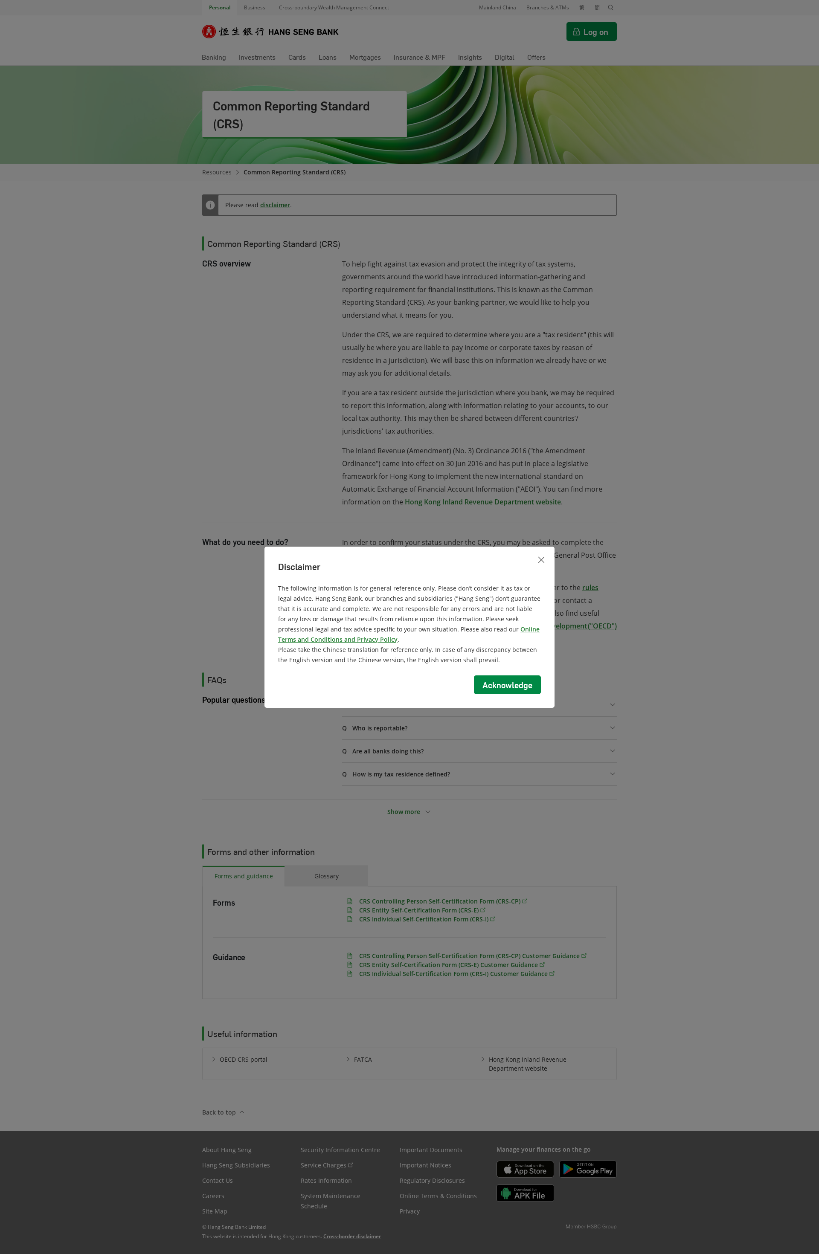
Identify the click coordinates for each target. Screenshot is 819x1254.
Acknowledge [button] (507, 684)
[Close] (541, 559)
